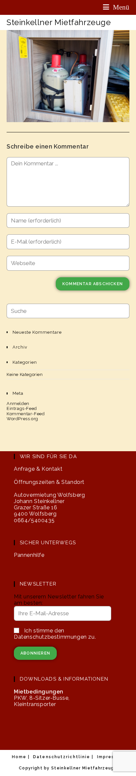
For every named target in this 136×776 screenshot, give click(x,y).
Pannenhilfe (29, 555)
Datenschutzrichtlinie (61, 757)
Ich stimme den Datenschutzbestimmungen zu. (55, 633)
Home (19, 757)
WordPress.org (22, 418)
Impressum (110, 757)
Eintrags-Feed (22, 408)
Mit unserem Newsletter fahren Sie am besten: (59, 599)
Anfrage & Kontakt (38, 469)
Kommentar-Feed (26, 413)
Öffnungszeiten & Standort (49, 482)
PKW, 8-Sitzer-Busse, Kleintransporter (42, 698)
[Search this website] (68, 310)
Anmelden (18, 403)
